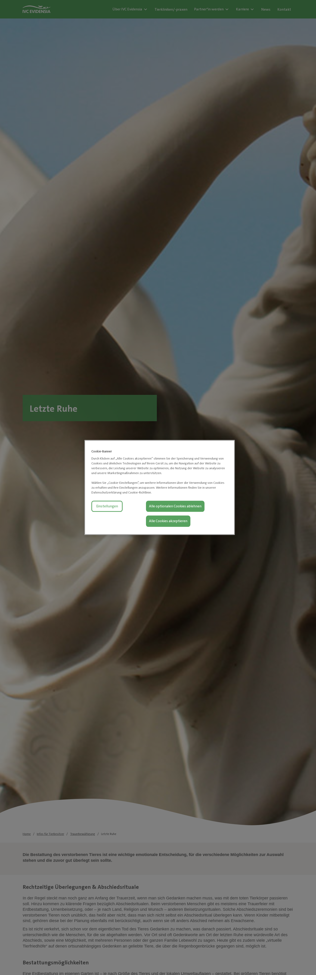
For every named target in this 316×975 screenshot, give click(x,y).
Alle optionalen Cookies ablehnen (175, 506)
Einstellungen (107, 506)
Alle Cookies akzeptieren (168, 521)
